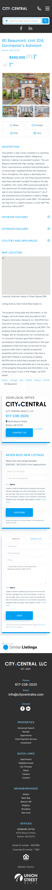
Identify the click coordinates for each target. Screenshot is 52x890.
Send (19, 615)
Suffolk (28, 380)
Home (4, 380)
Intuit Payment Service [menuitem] (26, 739)
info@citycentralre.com (26, 692)
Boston (37, 380)
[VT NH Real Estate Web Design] (26, 879)
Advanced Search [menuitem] (26, 728)
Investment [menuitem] (26, 742)
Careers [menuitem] (26, 774)
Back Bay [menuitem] (26, 798)
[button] (45, 21)
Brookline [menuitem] (26, 809)
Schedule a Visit (36, 539)
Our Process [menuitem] (26, 766)
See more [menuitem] (26, 812)
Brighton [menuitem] (26, 805)
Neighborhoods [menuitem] (26, 763)
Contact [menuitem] (26, 777)
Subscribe (19, 512)
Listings (13, 380)
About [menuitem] (26, 770)
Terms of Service (13, 627)
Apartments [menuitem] (26, 735)
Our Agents (38, 429)
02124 (46, 380)
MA (21, 380)
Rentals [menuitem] (26, 731)
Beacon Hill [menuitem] (26, 801)
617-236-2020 (39, 8)
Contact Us (19, 432)
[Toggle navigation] (47, 8)
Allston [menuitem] (26, 794)
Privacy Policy (41, 625)
